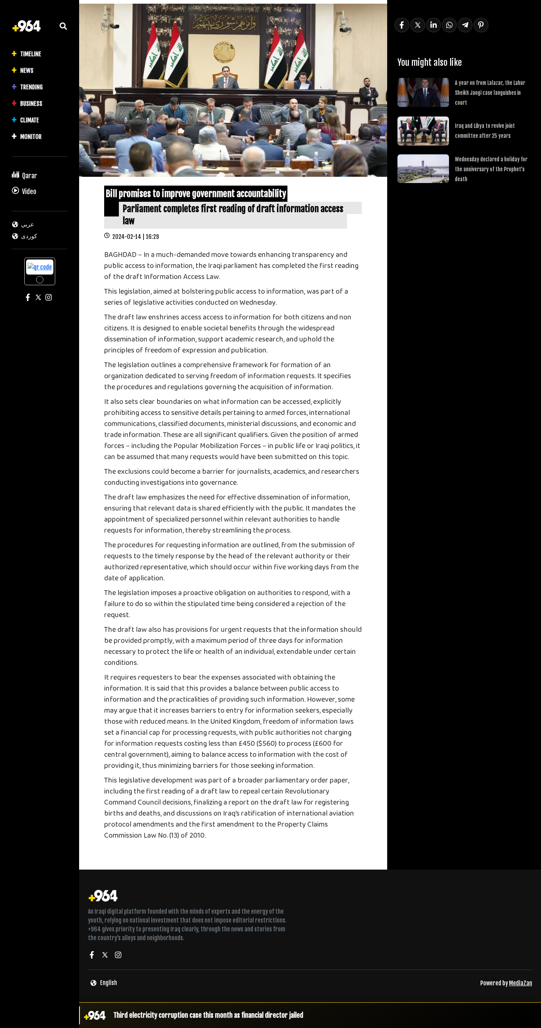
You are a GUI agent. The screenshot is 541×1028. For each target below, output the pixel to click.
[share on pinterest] (481, 25)
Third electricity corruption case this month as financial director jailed (208, 1015)
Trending (31, 87)
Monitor (31, 136)
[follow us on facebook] (91, 956)
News (26, 70)
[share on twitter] (417, 25)
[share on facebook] (402, 25)
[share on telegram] (465, 25)
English (108, 982)
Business (31, 103)
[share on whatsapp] (449, 25)
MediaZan (520, 983)
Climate (29, 120)
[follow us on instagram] (118, 956)
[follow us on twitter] (105, 956)
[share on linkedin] (433, 25)
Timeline (30, 54)
